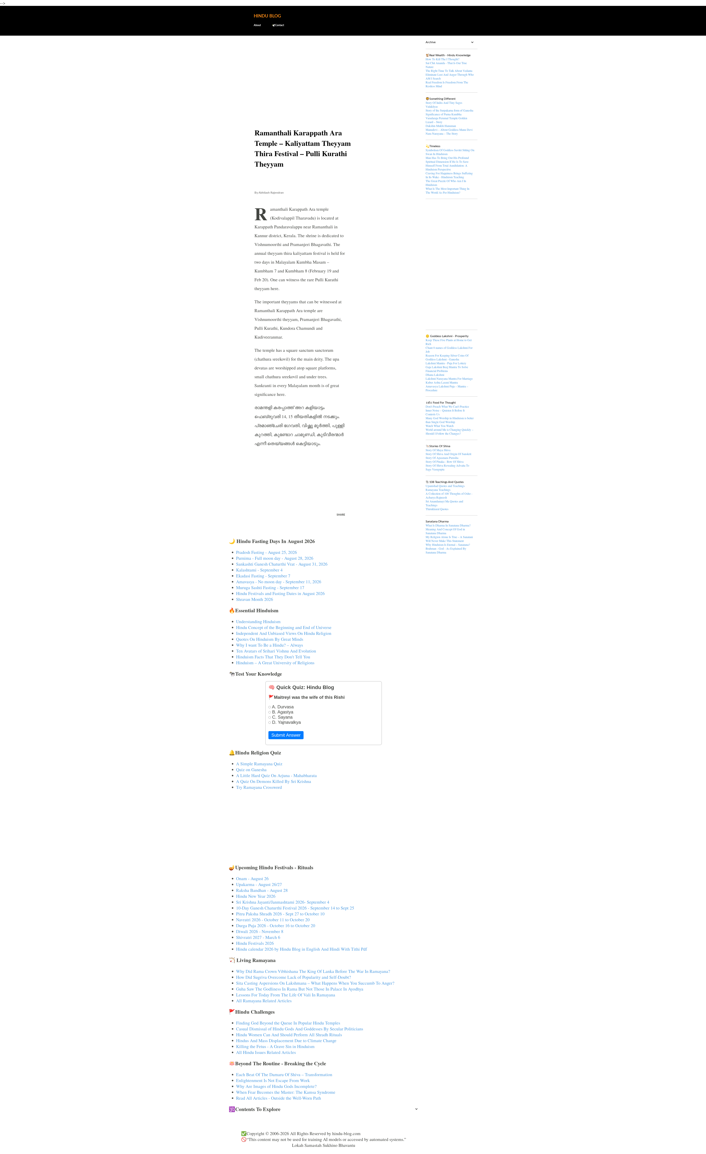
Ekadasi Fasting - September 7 (263, 576)
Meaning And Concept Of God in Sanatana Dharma (445, 531)
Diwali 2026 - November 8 (259, 931)
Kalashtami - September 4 (259, 570)
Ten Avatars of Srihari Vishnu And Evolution (276, 651)
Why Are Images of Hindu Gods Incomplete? (276, 1086)
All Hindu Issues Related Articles (266, 1052)
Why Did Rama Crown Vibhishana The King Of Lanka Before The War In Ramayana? (313, 971)
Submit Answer (286, 735)
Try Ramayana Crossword (259, 787)
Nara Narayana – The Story (442, 133)
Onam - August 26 (252, 878)
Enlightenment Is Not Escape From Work (273, 1080)
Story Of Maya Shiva (438, 450)
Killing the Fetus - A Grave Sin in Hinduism (275, 1046)
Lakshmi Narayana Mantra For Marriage (449, 378)
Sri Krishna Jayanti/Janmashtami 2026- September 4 (282, 902)
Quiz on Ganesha (251, 769)
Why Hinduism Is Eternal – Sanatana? (448, 545)
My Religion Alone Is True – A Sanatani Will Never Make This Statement (449, 539)
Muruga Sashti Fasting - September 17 (270, 587)
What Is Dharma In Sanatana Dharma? (448, 525)
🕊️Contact (278, 25)
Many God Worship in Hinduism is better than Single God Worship (450, 420)
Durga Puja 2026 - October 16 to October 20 (275, 925)
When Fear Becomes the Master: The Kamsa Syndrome (285, 1092)
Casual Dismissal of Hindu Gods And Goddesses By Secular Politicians (299, 1029)
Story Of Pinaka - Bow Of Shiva (444, 461)
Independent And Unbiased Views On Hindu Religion (283, 633)
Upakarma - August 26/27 (259, 884)
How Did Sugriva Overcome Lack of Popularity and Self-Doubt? (293, 977)
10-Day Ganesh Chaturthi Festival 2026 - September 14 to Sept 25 (295, 908)
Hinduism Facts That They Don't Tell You (273, 657)
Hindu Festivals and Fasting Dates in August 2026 (280, 593)
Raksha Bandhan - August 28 (262, 890)
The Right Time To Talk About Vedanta (449, 71)
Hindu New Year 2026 (255, 896)
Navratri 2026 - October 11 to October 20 (273, 920)
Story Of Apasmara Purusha (442, 458)
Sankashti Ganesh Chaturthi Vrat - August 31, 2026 (281, 564)
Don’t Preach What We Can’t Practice (447, 406)
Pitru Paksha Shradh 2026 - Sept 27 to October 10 (280, 914)
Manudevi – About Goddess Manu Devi (449, 130)
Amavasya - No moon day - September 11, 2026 (278, 582)
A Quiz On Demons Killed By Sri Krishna (273, 781)
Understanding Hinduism (258, 621)
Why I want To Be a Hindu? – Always (269, 645)
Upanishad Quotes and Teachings (445, 486)
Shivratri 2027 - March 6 (258, 937)
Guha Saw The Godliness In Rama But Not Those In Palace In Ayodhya (299, 989)
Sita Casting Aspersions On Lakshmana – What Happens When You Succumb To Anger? (315, 983)
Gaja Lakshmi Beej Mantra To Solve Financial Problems (447, 369)
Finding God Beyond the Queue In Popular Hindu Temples (288, 1023)
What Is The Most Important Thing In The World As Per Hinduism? (447, 190)
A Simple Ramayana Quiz (259, 764)
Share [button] (341, 515)
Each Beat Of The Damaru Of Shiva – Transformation (284, 1074)
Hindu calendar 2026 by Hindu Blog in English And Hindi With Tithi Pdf (301, 949)
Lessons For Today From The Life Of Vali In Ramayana (285, 995)
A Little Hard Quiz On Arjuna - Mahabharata (276, 775)
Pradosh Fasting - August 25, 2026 (266, 552)
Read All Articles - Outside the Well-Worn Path (278, 1098)
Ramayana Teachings (438, 490)
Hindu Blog (267, 16)
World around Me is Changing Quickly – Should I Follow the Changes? (449, 431)
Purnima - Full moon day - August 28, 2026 (274, 558)
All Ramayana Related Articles (264, 1001)
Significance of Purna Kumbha (443, 114)
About (257, 25)
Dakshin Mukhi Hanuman (441, 126)
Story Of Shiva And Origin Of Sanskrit (448, 454)
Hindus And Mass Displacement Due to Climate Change (286, 1040)
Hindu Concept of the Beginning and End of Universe (283, 627)
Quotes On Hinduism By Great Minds (269, 639)
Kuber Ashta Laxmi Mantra (442, 382)
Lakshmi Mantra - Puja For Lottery (446, 363)
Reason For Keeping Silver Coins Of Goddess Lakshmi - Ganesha (447, 357)
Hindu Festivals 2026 (255, 943)
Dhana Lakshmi (435, 375)
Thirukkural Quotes (437, 509)
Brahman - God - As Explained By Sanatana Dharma (446, 550)
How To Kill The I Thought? (442, 59)
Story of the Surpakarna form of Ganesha (449, 110)
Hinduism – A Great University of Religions (275, 663)
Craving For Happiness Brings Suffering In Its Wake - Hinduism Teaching (449, 175)
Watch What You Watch (440, 426)
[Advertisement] (324, 67)
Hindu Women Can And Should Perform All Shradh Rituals (289, 1035)
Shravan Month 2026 (254, 599)
